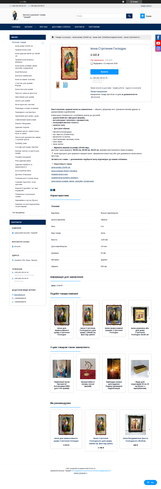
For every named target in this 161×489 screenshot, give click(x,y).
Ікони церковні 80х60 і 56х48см (64, 171)
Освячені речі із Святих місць (26, 178)
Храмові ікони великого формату (64, 178)
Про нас (44, 27)
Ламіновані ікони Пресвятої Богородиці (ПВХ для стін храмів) (62, 385)
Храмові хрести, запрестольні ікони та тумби (27, 132)
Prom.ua (92, 468)
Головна (16, 27)
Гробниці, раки (21, 143)
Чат (152, 482)
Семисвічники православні (25, 120)
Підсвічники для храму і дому (27, 116)
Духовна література (23, 174)
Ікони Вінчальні (21, 72)
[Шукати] (129, 16)
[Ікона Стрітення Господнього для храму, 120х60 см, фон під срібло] (88, 312)
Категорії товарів (19, 42)
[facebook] (51, 190)
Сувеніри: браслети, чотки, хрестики (25, 183)
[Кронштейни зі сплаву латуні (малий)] (88, 366)
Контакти (79, 27)
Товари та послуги (63, 37)
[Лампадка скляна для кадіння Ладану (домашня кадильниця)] (114, 366)
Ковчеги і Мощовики (23, 123)
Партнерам (94, 27)
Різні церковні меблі (23, 161)
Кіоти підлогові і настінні (24, 104)
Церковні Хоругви (22, 127)
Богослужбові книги (23, 171)
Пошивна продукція (23, 157)
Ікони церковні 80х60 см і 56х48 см (27, 55)
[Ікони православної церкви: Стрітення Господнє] (114, 312)
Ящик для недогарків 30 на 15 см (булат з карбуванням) (140, 385)
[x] (54, 190)
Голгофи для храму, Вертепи (26, 147)
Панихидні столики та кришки (26, 108)
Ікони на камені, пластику (25, 79)
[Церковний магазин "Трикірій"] (15, 20)
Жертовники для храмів (24, 97)
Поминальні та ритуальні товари (25, 195)
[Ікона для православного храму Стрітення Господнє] (61, 312)
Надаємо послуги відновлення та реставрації (27, 205)
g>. (88, 148)
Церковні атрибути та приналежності (23, 166)
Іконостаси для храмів (24, 89)
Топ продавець (18, 213)
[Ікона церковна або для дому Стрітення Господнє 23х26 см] (140, 312)
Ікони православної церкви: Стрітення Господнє (114, 330)
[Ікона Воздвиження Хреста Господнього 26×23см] (135, 422)
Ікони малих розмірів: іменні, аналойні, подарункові (72, 181)
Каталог (29, 27)
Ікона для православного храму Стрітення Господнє (62, 331)
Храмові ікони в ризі (59, 174)
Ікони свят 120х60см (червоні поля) (107, 37)
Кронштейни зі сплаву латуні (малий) (88, 384)
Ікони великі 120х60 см (81, 37)
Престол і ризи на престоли (26, 93)
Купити (104, 72)
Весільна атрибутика (23, 76)
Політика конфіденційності (101, 471)
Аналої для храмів (22, 101)
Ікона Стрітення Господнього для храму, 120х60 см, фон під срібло (88, 331)
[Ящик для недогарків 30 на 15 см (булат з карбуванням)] (140, 366)
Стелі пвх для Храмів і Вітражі (24, 84)
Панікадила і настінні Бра (25, 112)
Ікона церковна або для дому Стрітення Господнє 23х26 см (140, 331)
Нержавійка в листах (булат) (26, 200)
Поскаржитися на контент (82, 471)
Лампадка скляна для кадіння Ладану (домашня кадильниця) (114, 385)
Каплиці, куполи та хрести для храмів (27, 152)
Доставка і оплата (61, 27)
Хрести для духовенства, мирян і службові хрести (28, 138)
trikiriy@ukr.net (19, 295)
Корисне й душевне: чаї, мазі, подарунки (26, 189)
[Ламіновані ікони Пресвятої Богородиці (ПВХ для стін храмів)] (61, 366)
